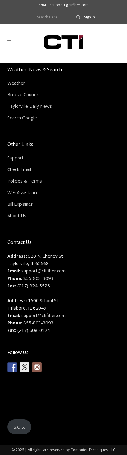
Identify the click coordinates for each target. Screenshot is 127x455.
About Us (16, 215)
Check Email (19, 169)
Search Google (22, 118)
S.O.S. (19, 427)
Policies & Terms (24, 181)
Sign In (89, 17)
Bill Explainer (20, 204)
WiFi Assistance (23, 192)
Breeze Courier (22, 94)
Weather (16, 83)
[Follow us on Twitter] (24, 367)
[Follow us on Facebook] (12, 367)
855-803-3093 (38, 278)
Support (15, 158)
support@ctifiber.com (70, 4)
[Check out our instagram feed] (37, 367)
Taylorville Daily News (29, 106)
